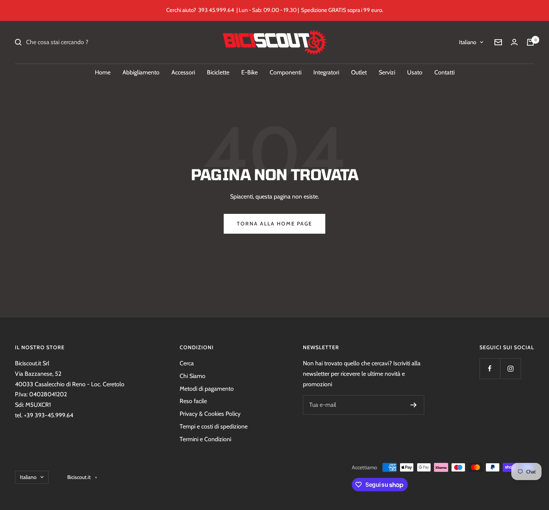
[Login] (514, 42)
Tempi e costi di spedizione (214, 426)
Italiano (467, 42)
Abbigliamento (140, 72)
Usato (414, 72)
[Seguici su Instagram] (510, 368)
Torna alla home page (274, 223)
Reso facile (193, 401)
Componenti (285, 72)
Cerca (187, 363)
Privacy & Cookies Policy (210, 413)
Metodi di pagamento (207, 388)
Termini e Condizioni (205, 439)
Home (103, 72)
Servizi (387, 72)
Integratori (326, 72)
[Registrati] (413, 405)
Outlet (359, 72)
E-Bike (249, 72)
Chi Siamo (192, 376)
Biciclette (218, 72)
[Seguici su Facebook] (490, 368)
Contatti (444, 72)
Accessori (183, 72)
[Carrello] (530, 42)
